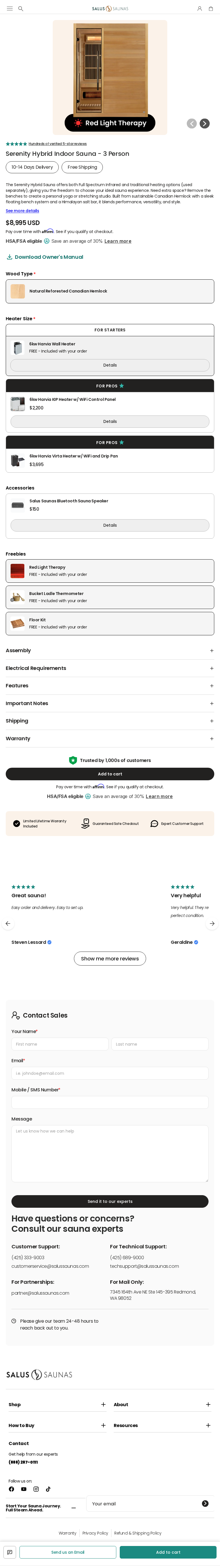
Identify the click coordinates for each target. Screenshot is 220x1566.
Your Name (23, 1031)
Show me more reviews (110, 958)
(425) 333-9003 (27, 1257)
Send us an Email (68, 1552)
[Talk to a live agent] (9, 1552)
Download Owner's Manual (49, 256)
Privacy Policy (95, 1533)
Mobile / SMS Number (34, 1090)
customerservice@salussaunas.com (50, 1266)
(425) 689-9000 (127, 1257)
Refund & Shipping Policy (137, 1533)
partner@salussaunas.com (40, 1293)
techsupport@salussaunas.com (144, 1266)
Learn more (118, 241)
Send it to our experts (110, 1201)
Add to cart (110, 774)
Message (21, 1119)
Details (110, 365)
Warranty (67, 1533)
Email (17, 1061)
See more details (22, 211)
